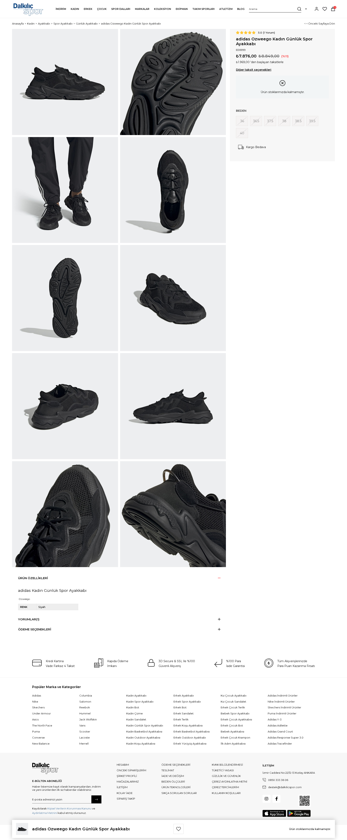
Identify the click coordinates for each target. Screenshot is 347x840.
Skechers (38, 707)
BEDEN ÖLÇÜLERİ (173, 781)
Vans (82, 725)
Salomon (85, 701)
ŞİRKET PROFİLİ (127, 776)
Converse (38, 737)
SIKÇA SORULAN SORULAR (179, 793)
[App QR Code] (305, 801)
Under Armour (41, 713)
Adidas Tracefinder (280, 743)
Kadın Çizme (134, 713)
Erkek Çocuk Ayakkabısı (236, 719)
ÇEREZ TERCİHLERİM (225, 787)
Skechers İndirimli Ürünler (284, 707)
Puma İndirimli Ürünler (282, 713)
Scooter (84, 731)
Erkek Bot (180, 707)
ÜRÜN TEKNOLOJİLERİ (176, 787)
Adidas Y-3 (275, 719)
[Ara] (299, 8)
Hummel (85, 713)
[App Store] (274, 813)
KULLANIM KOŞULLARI (226, 793)
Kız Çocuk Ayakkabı (233, 695)
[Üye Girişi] (316, 9)
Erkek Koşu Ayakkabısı (188, 725)
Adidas (36, 695)
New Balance (41, 743)
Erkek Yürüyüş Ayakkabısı (190, 743)
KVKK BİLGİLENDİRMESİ (227, 764)
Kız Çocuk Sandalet (233, 701)
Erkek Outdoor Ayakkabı (190, 737)
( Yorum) (269, 32)
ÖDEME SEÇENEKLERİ (175, 764)
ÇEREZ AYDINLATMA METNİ (229, 781)
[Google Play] (299, 813)
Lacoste (84, 737)
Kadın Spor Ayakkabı (139, 701)
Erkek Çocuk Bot (232, 725)
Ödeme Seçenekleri (34, 629)
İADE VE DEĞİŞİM (172, 776)
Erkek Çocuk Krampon (235, 737)
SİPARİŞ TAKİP (126, 798)
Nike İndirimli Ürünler (281, 701)
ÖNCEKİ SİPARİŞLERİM (131, 770)
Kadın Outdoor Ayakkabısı (143, 737)
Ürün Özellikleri (33, 578)
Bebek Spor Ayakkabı (235, 713)
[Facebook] (276, 799)
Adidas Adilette (278, 725)
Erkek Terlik (181, 719)
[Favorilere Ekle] (179, 829)
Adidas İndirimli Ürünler (283, 695)
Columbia (85, 695)
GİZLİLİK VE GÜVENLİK (226, 776)
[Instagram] (266, 799)
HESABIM (123, 764)
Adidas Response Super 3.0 (285, 737)
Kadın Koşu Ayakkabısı (140, 743)
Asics (35, 719)
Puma (36, 731)
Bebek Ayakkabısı (232, 731)
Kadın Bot (132, 707)
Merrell (84, 743)
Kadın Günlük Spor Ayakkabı (144, 725)
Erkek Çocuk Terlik (233, 707)
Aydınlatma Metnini (44, 812)
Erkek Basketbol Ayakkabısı (192, 731)
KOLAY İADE (125, 793)
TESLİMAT (167, 770)
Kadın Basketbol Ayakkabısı (144, 731)
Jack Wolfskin (88, 719)
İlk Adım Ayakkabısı (233, 743)
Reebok (84, 707)
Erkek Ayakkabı (184, 695)
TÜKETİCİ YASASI (223, 770)
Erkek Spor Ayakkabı (187, 701)
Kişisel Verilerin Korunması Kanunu (69, 808)
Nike (35, 701)
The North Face (42, 725)
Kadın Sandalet (136, 719)
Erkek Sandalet (184, 713)
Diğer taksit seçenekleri (253, 70)
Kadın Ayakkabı (136, 695)
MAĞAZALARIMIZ (128, 781)
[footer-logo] (45, 768)
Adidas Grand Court (280, 731)
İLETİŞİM (122, 787)
